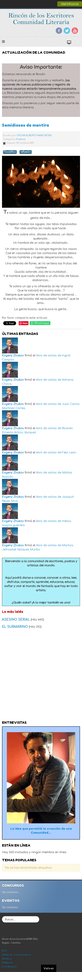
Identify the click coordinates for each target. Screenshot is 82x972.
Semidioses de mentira (25, 125)
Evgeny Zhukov (13, 355)
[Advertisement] (41, 676)
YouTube (75, 30)
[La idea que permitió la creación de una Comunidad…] (41, 777)
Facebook (59, 30)
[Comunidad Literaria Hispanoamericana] (41, 18)
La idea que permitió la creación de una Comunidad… (41, 830)
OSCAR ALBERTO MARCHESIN (34, 135)
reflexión (25, 152)
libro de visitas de (48, 355)
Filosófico (10, 152)
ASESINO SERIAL (16, 619)
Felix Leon (69, 452)
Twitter (67, 30)
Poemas (20, 139)
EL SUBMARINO (15, 627)
